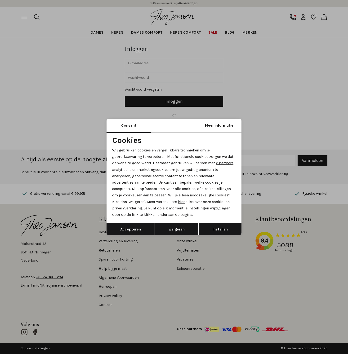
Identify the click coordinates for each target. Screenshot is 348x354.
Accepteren (130, 229)
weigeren (177, 229)
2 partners (224, 163)
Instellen (220, 229)
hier (181, 201)
